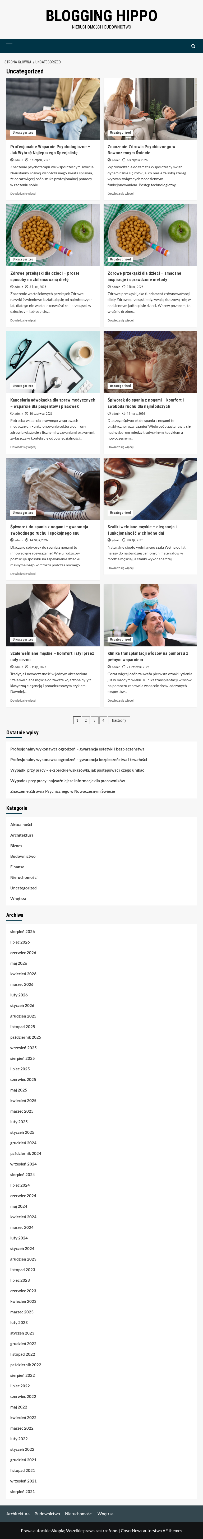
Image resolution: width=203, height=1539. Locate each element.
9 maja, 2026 (135, 540)
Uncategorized (23, 132)
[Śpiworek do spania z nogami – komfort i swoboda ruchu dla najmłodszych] (150, 362)
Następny (119, 720)
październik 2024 (25, 1153)
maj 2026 (18, 963)
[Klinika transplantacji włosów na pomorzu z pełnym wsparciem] (150, 615)
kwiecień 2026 (23, 973)
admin (19, 160)
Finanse (17, 866)
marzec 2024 (22, 1227)
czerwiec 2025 (23, 1079)
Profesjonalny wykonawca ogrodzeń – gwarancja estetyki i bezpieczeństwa (77, 749)
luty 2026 (19, 994)
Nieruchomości (24, 877)
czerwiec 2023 (23, 1290)
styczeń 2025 (22, 1132)
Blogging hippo (102, 15)
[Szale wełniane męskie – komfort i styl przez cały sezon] (53, 615)
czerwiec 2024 (23, 1195)
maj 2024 (18, 1206)
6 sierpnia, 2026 (40, 160)
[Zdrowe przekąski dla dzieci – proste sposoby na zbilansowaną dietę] (53, 235)
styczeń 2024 (22, 1248)
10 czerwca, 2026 (41, 414)
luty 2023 (19, 1322)
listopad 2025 (22, 1026)
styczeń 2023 (22, 1333)
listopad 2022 (22, 1354)
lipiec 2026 (20, 942)
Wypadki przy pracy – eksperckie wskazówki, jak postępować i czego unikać (77, 770)
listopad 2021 (22, 1470)
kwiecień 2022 (23, 1417)
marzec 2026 (22, 984)
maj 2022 (18, 1407)
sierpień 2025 (22, 1058)
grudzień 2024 (23, 1142)
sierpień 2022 (22, 1375)
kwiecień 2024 (23, 1216)
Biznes (16, 845)
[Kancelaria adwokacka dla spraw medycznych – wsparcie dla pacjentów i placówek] (53, 362)
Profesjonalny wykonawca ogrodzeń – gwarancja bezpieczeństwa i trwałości (78, 759)
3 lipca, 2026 (38, 287)
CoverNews (131, 1530)
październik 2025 (25, 1037)
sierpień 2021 (22, 1491)
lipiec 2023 (20, 1280)
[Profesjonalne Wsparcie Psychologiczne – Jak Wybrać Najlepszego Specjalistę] (53, 109)
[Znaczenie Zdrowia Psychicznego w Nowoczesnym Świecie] (150, 109)
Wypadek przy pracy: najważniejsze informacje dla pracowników (67, 780)
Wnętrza (18, 898)
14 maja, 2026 (136, 414)
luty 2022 (19, 1438)
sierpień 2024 (22, 1174)
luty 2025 (19, 1121)
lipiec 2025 (20, 1068)
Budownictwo (23, 856)
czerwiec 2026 (23, 952)
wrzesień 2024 (23, 1164)
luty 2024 (19, 1237)
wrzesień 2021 (23, 1481)
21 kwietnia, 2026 (138, 667)
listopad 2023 (22, 1269)
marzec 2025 (22, 1111)
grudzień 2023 (23, 1259)
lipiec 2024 (20, 1185)
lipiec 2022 (20, 1385)
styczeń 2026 (22, 1005)
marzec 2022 (22, 1428)
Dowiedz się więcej (23, 193)
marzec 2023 (22, 1311)
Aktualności (21, 824)
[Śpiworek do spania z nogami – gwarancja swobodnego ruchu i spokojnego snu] (53, 489)
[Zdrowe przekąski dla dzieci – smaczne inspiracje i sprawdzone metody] (150, 235)
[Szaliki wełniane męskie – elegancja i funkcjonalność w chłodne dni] (150, 489)
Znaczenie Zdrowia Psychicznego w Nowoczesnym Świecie (62, 791)
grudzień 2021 (23, 1459)
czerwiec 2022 (23, 1396)
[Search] (193, 46)
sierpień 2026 (22, 931)
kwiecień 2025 (23, 1100)
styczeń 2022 (22, 1449)
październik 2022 (25, 1364)
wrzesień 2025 (23, 1047)
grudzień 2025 (23, 1016)
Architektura (22, 835)
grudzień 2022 (23, 1343)
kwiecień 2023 (23, 1301)
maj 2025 (18, 1090)
